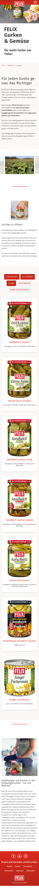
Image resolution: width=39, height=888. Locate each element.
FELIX (3, 65)
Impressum (20, 871)
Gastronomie (8, 871)
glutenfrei (27, 277)
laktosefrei (12, 277)
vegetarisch (25, 283)
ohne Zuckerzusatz (19, 290)
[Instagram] (26, 856)
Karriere (17, 866)
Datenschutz (30, 871)
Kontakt (9, 866)
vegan (11, 283)
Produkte (11, 65)
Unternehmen (27, 866)
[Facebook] (13, 856)
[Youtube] (20, 856)
